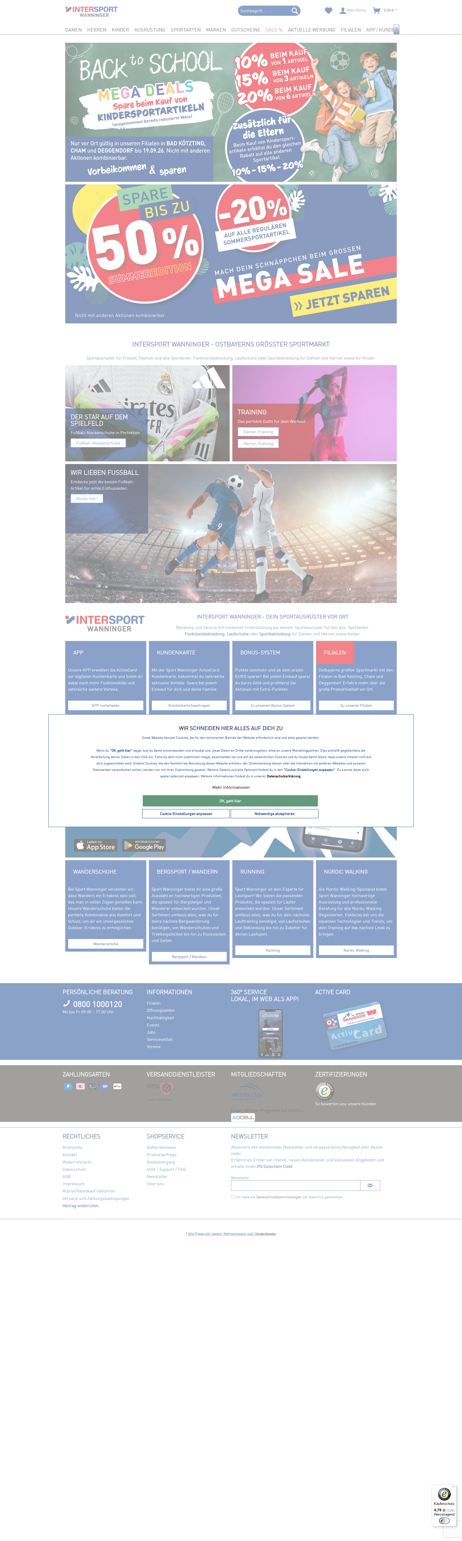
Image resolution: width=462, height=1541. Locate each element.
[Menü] (453, 1488)
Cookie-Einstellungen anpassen (186, 813)
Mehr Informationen (231, 787)
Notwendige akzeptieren (275, 813)
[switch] (444, 1520)
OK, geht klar (230, 800)
